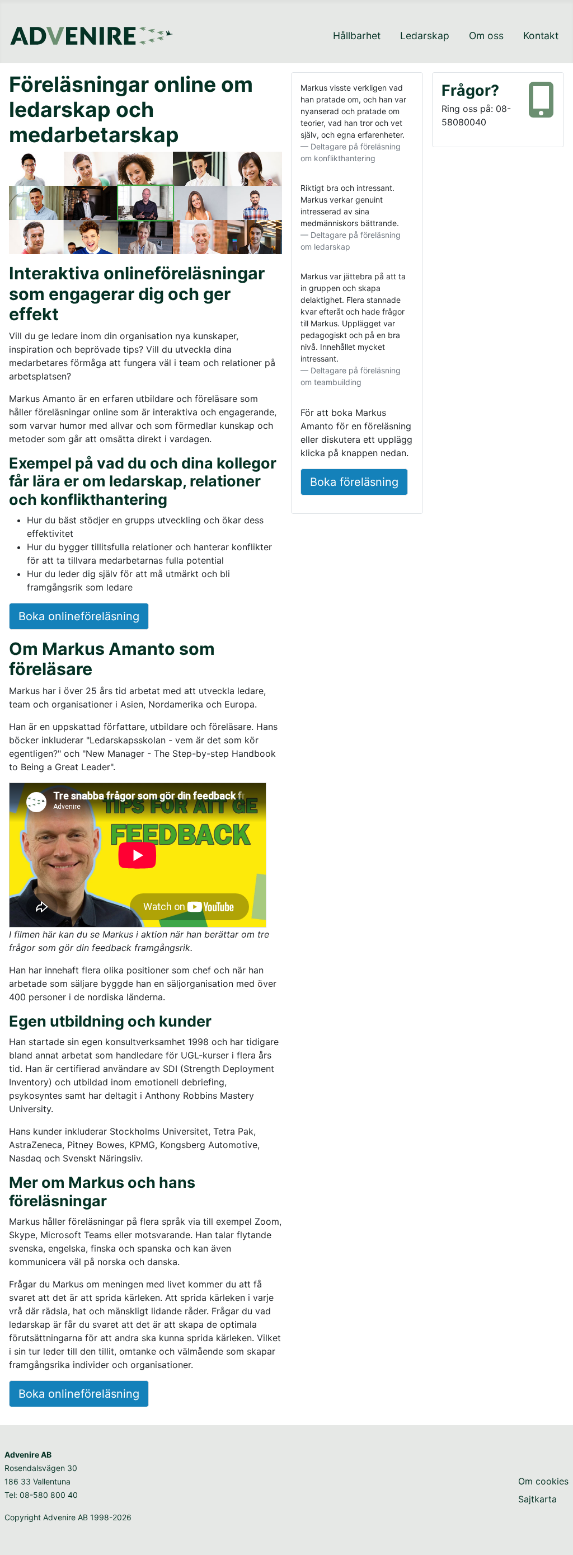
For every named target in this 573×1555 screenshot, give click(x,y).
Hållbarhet (357, 35)
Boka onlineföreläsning (78, 616)
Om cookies (543, 1481)
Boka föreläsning (354, 482)
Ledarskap (424, 35)
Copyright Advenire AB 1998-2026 (67, 1517)
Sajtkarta (537, 1499)
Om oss (486, 35)
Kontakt (540, 35)
